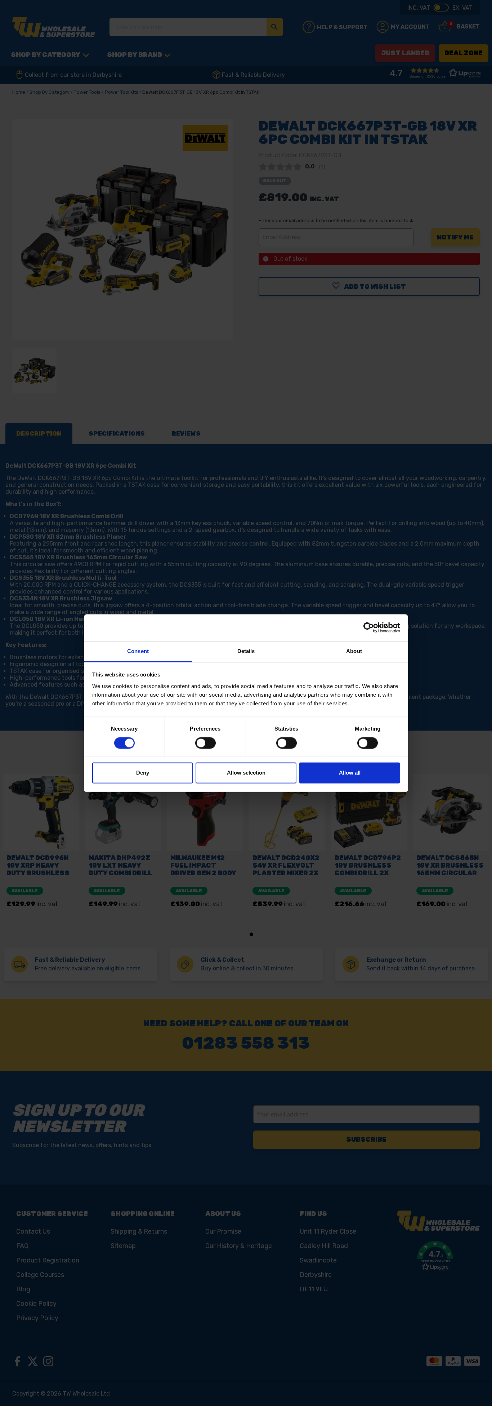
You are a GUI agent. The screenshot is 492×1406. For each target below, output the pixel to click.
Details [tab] (246, 651)
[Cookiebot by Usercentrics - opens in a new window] (368, 627)
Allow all (350, 773)
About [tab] (354, 651)
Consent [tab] (138, 651)
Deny (142, 773)
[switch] (205, 743)
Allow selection (246, 773)
